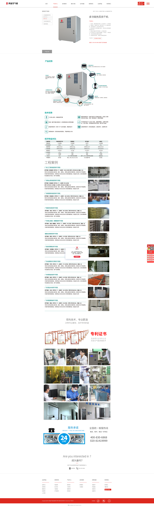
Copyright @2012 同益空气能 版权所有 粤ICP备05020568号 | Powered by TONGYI (58, 500)
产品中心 (97, 11)
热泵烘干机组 (102, 11)
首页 (94, 11)
